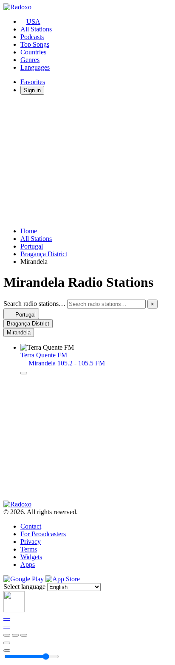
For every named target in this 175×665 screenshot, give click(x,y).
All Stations (36, 29)
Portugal (31, 246)
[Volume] (6, 650)
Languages (35, 67)
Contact (30, 526)
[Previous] (6, 635)
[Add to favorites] (6, 643)
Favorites (32, 81)
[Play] (15, 635)
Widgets (31, 556)
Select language (24, 586)
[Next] (23, 635)
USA (33, 21)
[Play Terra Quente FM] (23, 373)
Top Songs (34, 44)
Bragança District (43, 254)
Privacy (30, 541)
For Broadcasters (43, 534)
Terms (28, 549)
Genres (30, 59)
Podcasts (32, 36)
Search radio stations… (34, 303)
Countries (33, 52)
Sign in (32, 90)
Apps (27, 564)
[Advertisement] (87, 161)
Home (28, 231)
